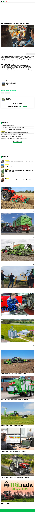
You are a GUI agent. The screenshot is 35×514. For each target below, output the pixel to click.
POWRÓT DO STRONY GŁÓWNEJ (17, 510)
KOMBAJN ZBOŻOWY (12, 90)
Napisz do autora (23, 106)
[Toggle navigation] (1, 1)
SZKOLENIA (7, 90)
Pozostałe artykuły (16, 141)
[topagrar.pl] (5, 1)
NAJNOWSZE (5, 123)
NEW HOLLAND (3, 90)
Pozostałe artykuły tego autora (17, 103)
